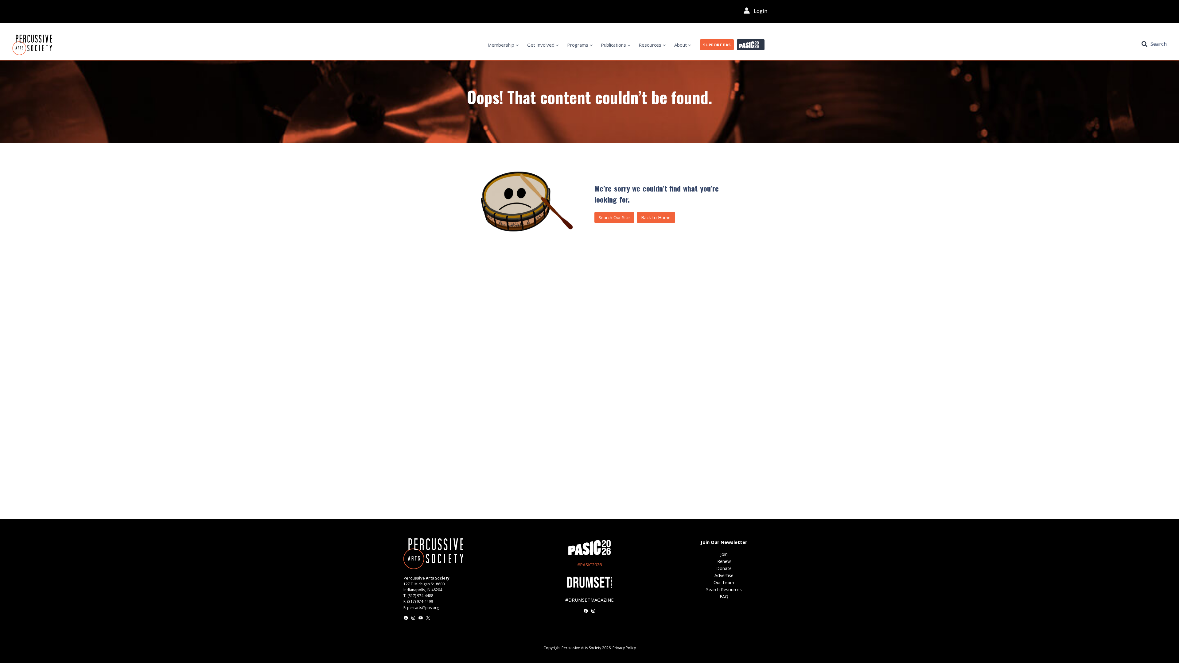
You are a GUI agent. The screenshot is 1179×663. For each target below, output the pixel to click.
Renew (724, 561)
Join (724, 554)
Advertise (723, 575)
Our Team (724, 582)
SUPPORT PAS (717, 45)
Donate (724, 568)
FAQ (724, 596)
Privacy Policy (624, 647)
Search (1158, 43)
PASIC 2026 (751, 44)
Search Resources (724, 589)
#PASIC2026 (589, 565)
